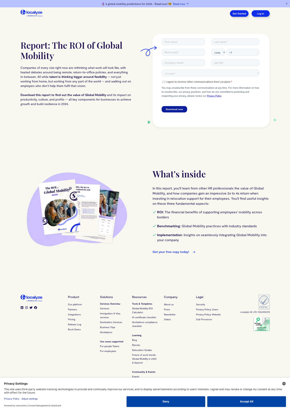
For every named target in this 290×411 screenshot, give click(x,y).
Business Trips (107, 327)
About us (169, 304)
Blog (134, 340)
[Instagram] (26, 308)
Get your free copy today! (174, 252)
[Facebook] (35, 308)
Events (135, 376)
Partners (72, 309)
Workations (106, 332)
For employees (108, 351)
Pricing (71, 319)
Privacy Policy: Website (208, 314)
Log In (260, 13)
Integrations (74, 314)
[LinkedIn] (21, 308)
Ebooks (136, 345)
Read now (180, 3)
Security (200, 304)
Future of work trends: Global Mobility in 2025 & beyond (144, 358)
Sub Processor (204, 319)
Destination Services (111, 322)
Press (167, 309)
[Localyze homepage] (31, 13)
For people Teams (109, 346)
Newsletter (170, 314)
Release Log (74, 324)
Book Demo (74, 329)
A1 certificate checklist (144, 317)
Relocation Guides (142, 350)
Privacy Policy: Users (207, 309)
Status (167, 319)
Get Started (239, 13)
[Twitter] (31, 308)
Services (104, 308)
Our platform (75, 304)
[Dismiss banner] (286, 4)
